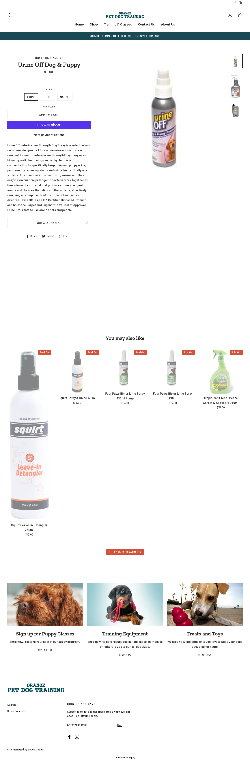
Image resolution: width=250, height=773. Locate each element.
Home (79, 24)
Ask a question (49, 222)
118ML (31, 97)
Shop (94, 24)
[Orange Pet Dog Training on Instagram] (77, 736)
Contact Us (146, 24)
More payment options (49, 134)
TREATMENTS (53, 57)
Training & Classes (118, 24)
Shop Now (125, 655)
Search (11, 704)
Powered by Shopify (125, 757)
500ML (48, 97)
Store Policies (16, 711)
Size (49, 89)
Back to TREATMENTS (127, 552)
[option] (125, 36)
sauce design (36, 749)
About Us (168, 24)
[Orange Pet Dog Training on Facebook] (69, 736)
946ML (65, 97)
